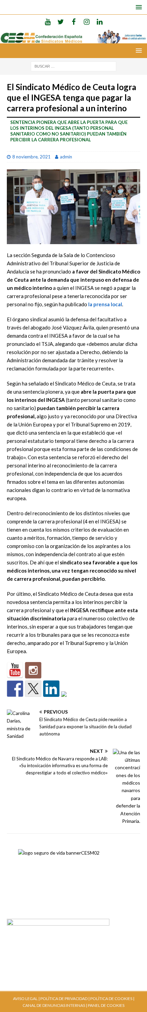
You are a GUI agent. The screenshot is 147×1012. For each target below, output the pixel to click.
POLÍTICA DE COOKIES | (112, 998)
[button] (137, 7)
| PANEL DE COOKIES (104, 1005)
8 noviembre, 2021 (31, 156)
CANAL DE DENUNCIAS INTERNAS (54, 1005)
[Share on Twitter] (33, 688)
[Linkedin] (100, 21)
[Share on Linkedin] (51, 688)
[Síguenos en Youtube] (15, 670)
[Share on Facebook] (15, 688)
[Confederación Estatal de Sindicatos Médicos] (73, 39)
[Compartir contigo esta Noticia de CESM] (69, 699)
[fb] (74, 21)
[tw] (61, 21)
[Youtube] (48, 21)
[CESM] (33, 670)
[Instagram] (87, 21)
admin (66, 156)
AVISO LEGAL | (26, 998)
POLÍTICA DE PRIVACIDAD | (65, 998)
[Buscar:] (73, 66)
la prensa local (105, 304)
